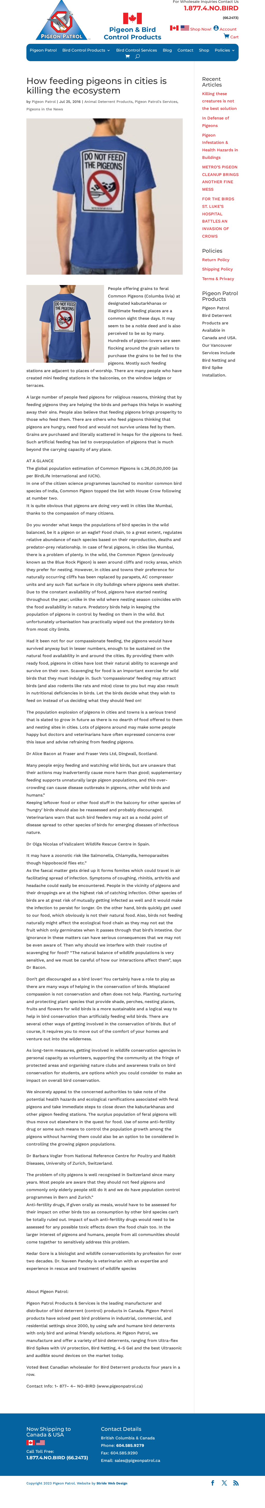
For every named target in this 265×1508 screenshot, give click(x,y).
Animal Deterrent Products (108, 101)
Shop (204, 50)
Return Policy (215, 259)
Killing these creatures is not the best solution (219, 101)
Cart (234, 36)
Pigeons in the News (44, 109)
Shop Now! (200, 29)
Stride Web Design (112, 1483)
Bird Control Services (136, 50)
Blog (167, 50)
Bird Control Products (83, 50)
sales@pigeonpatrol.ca (137, 1460)
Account (228, 29)
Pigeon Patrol (43, 50)
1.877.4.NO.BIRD (211, 8)
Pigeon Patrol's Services (156, 101)
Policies (222, 50)
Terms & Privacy (218, 278)
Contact (185, 50)
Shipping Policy (217, 269)
